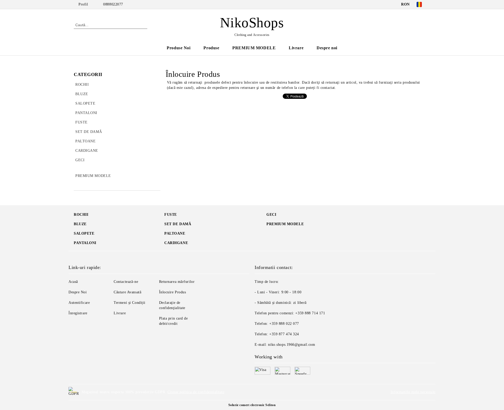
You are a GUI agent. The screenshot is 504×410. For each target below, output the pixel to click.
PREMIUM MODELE (254, 48)
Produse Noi (178, 48)
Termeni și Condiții (129, 303)
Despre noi (327, 48)
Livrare (296, 48)
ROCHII (81, 215)
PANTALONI (85, 243)
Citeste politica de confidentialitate (195, 392)
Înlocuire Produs (172, 292)
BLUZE (80, 224)
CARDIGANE (176, 243)
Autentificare (79, 303)
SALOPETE (84, 233)
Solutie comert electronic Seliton (252, 405)
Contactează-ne (126, 282)
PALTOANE (174, 233)
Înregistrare (78, 313)
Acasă (73, 282)
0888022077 (113, 4)
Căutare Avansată (127, 292)
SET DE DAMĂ (177, 224)
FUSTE (170, 215)
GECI (271, 215)
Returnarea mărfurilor (177, 282)
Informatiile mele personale (413, 392)
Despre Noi (78, 292)
